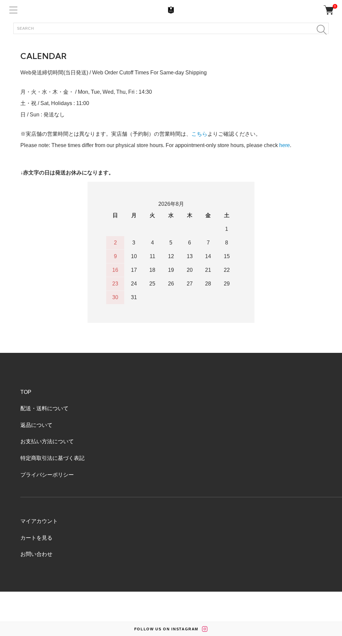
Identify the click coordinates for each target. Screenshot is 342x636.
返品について (36, 425)
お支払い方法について (47, 441)
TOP (25, 392)
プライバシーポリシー (47, 475)
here (284, 145)
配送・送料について (44, 408)
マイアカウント (39, 521)
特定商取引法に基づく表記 (52, 458)
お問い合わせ (36, 554)
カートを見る (36, 538)
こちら (199, 134)
